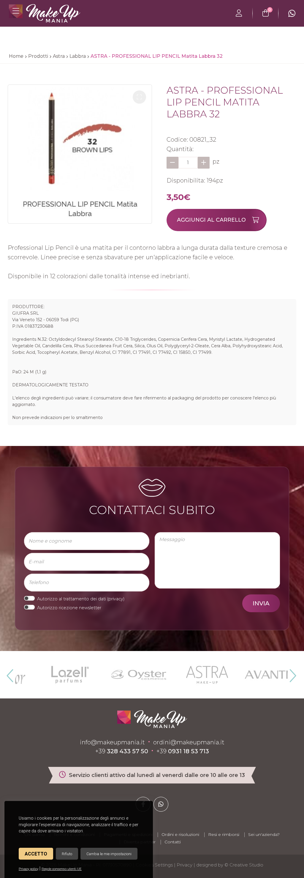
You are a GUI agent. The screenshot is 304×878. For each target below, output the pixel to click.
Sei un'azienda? (264, 834)
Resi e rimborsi (223, 834)
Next (290, 673)
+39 (121, 751)
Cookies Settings (154, 865)
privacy (115, 599)
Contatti (172, 842)
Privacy (184, 865)
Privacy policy (28, 869)
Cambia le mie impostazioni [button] (109, 854)
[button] (139, 97)
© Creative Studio (243, 865)
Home (16, 56)
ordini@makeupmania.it (188, 742)
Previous (9, 673)
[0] (265, 13)
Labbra (77, 56)
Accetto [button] (36, 854)
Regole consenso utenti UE (62, 869)
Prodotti (38, 56)
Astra (59, 56)
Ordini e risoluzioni (180, 834)
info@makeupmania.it (112, 742)
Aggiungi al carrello (211, 220)
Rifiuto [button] (67, 854)
